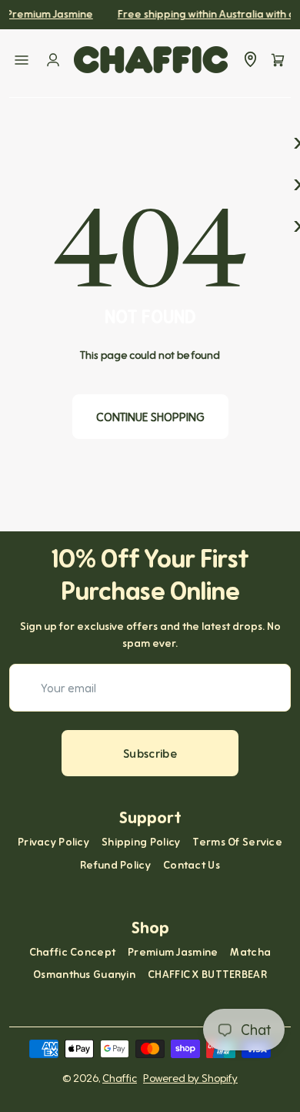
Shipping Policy (141, 842)
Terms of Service (237, 842)
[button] (278, 60)
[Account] (53, 60)
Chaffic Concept (72, 952)
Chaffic (119, 1078)
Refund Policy (115, 865)
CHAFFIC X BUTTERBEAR (207, 974)
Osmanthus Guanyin (84, 974)
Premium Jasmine (173, 952)
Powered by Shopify (190, 1078)
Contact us (191, 865)
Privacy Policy (53, 842)
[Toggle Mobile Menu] (21, 60)
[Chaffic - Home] (151, 59)
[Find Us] (250, 60)
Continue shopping (150, 417)
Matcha (250, 952)
